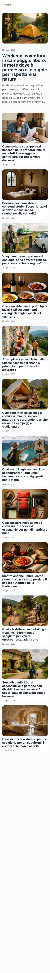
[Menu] (45, 5)
